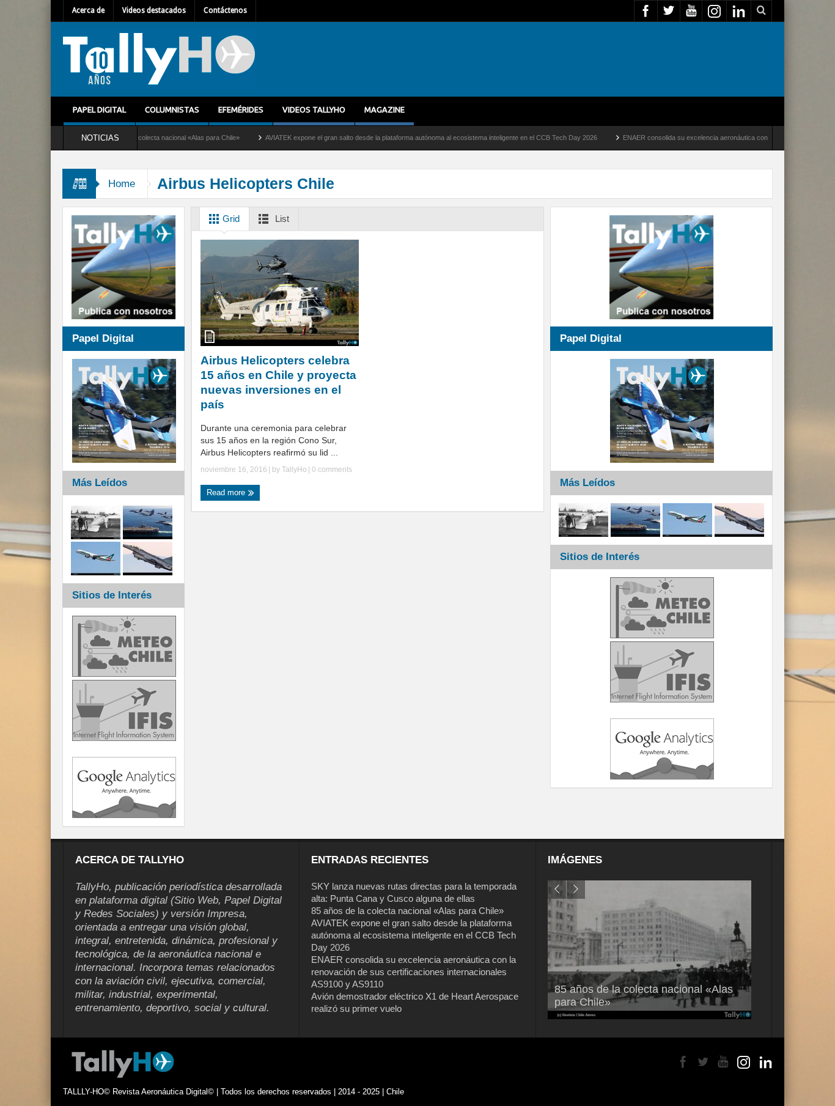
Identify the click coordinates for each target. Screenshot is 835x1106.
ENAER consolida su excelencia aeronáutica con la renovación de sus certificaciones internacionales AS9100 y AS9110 (413, 971)
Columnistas (172, 109)
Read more (227, 492)
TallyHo (294, 469)
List (281, 218)
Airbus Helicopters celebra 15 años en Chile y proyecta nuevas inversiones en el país (278, 382)
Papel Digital (99, 109)
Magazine (384, 109)
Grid (230, 218)
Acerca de (88, 10)
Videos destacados (154, 10)
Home (121, 184)
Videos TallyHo (313, 109)
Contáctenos (225, 10)
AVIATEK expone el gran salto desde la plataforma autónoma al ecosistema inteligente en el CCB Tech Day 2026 (386, 137)
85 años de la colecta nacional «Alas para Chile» (407, 910)
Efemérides (240, 109)
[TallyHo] (159, 59)
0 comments (331, 469)
